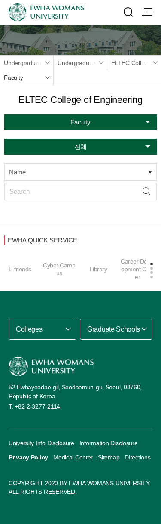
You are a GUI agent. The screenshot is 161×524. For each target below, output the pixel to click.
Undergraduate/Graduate (28, 62)
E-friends (20, 269)
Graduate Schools (113, 329)
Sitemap (108, 457)
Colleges (29, 329)
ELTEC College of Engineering (136, 62)
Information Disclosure (108, 443)
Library (98, 269)
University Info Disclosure (41, 443)
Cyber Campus (59, 269)
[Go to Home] (51, 366)
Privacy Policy (28, 457)
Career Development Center (137, 269)
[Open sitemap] (147, 12)
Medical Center (73, 457)
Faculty (13, 77)
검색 (146, 191)
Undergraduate (77, 62)
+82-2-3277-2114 (37, 406)
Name (17, 172)
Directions (137, 457)
